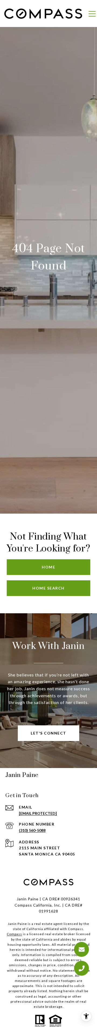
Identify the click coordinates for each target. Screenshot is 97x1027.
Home (48, 567)
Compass (14, 934)
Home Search (48, 588)
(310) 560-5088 (32, 830)
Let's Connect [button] (48, 733)
